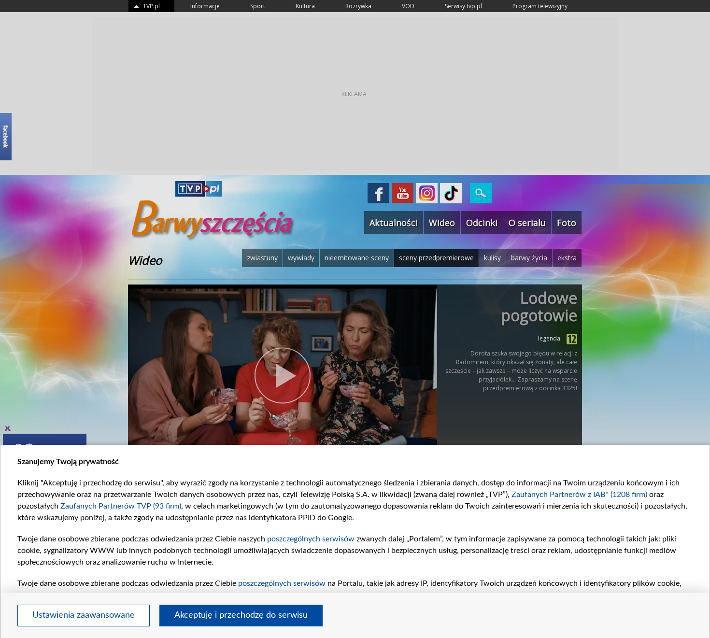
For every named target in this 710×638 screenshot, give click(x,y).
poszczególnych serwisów (311, 539)
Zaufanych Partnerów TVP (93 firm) (120, 506)
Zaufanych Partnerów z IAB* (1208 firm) (579, 494)
